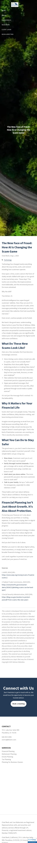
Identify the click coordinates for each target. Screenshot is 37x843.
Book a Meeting (7, 34)
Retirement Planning (9, 754)
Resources (6, 25)
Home (4, 11)
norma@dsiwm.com (9, 740)
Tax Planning (6, 759)
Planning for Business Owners (12, 762)
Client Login (6, 29)
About (4, 15)
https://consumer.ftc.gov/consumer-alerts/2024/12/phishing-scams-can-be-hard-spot (17, 587)
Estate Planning (7, 757)
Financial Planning (8, 751)
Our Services (6, 20)
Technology (8, 260)
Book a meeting (19, 704)
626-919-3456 (6, 737)
